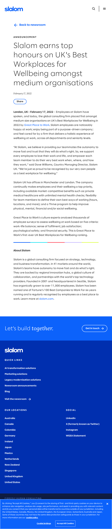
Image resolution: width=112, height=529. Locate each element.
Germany (10, 436)
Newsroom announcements (20, 386)
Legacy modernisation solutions (23, 380)
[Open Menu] (104, 9)
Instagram (72, 430)
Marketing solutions (16, 374)
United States (12, 482)
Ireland (9, 442)
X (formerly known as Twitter (82, 424)
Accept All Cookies (65, 523)
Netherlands (12, 459)
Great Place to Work (36, 125)
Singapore (10, 471)
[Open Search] (94, 9)
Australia (10, 418)
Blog (7, 391)
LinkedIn (71, 418)
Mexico (9, 453)
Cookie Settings (44, 523)
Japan (8, 447)
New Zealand (12, 465)
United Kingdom (14, 476)
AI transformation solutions (20, 368)
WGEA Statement (76, 436)
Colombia (10, 430)
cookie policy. (32, 518)
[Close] (107, 504)
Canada (9, 424)
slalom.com (46, 299)
